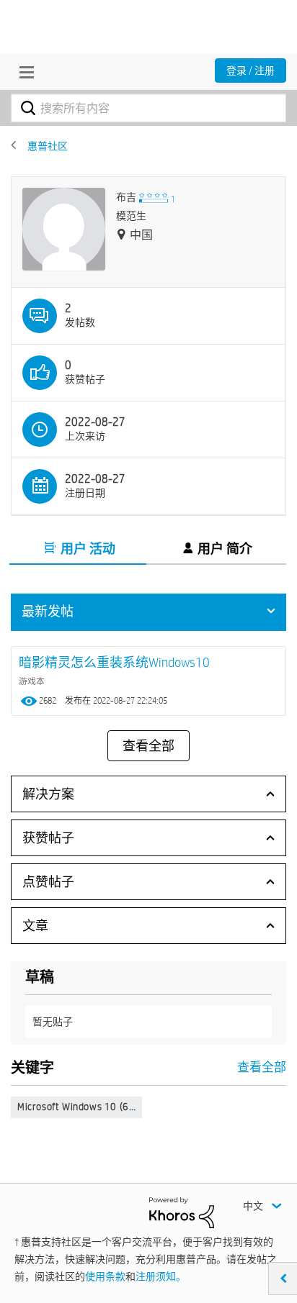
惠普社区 (47, 146)
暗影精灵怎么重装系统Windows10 (114, 662)
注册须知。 (161, 1276)
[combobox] (148, 108)
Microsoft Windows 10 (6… (76, 1106)
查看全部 (148, 746)
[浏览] (23, 72)
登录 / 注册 (250, 70)
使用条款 (105, 1276)
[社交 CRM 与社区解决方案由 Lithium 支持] (181, 1211)
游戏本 (32, 680)
